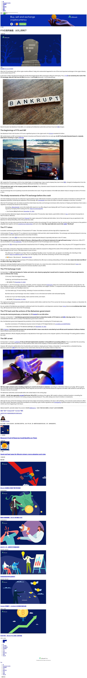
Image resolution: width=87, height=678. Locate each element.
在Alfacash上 (32, 408)
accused (21, 395)
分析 (4, 8)
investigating (57, 402)
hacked (35, 314)
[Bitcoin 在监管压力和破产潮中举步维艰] (23, 485)
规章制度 (9, 413)
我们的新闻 (5, 647)
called (65, 224)
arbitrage (21, 137)
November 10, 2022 (29, 211)
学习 (4, 5)
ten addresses (17, 242)
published (17, 342)
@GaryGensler (15, 207)
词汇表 (4, 10)
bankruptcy (50, 285)
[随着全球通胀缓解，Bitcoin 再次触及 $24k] (23, 515)
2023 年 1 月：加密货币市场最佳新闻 (9, 547)
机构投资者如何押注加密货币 (7, 576)
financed (27, 218)
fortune (51, 133)
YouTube (17, 410)
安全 (21, 413)
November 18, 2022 (41, 326)
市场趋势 (4, 4)
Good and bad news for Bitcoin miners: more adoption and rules (23, 454)
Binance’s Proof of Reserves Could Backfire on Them (18, 438)
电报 (1, 410)
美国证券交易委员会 (15, 413)
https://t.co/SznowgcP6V (36, 208)
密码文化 (4, 6)
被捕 (13, 347)
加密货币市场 (3, 413)
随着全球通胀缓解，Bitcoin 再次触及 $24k (11, 517)
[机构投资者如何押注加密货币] (23, 574)
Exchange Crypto (6, 2)
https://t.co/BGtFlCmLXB (16, 254)
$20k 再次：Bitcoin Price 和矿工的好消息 (11, 635)
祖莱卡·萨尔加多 (6, 421)
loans (77, 264)
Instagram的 (10, 410)
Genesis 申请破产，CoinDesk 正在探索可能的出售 (13, 606)
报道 (16, 237)
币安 (10, 244)
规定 (65, 182)
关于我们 (5, 645)
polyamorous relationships (25, 224)
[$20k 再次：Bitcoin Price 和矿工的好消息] (23, 633)
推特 (22, 410)
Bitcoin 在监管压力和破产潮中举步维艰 (10, 488)
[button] (43, 677)
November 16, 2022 (20, 299)
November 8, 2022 (27, 257)
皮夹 (64, 317)
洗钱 (58, 127)
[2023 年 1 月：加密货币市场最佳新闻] (23, 544)
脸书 (5, 410)
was (12, 233)
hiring (64, 306)
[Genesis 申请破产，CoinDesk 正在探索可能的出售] (23, 603)
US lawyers (6, 329)
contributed (41, 200)
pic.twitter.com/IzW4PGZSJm (62, 324)
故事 (4, 9)
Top (1, 662)
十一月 (66, 75)
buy (67, 214)
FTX (7, 413)
